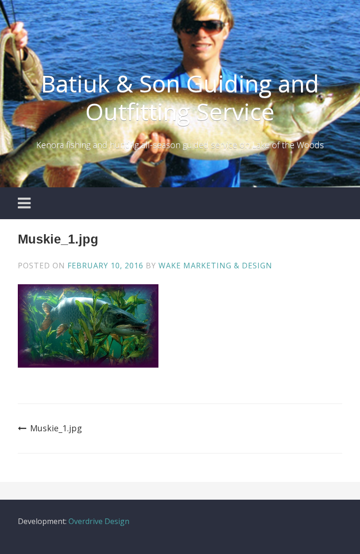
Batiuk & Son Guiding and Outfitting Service (180, 97)
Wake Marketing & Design (215, 265)
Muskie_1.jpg (56, 428)
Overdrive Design (98, 521)
